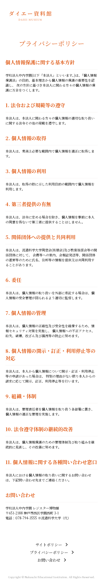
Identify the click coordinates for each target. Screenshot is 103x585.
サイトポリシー (48, 544)
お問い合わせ (48, 560)
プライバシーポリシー (49, 552)
